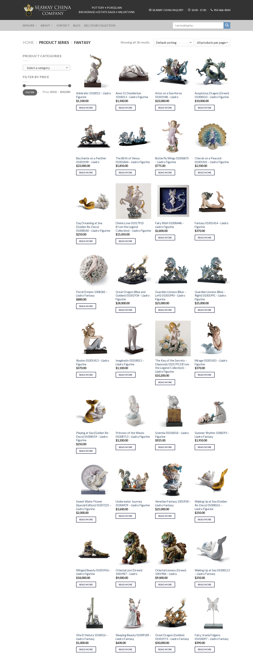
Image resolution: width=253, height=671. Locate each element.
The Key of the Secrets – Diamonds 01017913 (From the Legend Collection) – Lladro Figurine (172, 366)
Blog (76, 25)
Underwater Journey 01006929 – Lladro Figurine (133, 503)
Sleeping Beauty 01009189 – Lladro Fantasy (133, 637)
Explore (28, 25)
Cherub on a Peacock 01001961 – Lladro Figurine (212, 160)
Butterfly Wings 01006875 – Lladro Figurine (172, 160)
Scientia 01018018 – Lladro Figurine (172, 434)
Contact (63, 25)
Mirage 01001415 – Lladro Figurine (211, 362)
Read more (86, 107)
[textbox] (45, 68)
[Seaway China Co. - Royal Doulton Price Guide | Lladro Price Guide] (48, 10)
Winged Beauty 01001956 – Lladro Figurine (93, 572)
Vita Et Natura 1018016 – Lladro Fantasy (92, 637)
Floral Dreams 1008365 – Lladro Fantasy (92, 293)
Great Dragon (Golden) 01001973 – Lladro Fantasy (172, 637)
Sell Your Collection (99, 25)
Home (28, 42)
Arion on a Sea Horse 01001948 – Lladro (168, 95)
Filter (30, 92)
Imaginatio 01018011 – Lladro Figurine (130, 362)
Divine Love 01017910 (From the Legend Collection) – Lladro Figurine (133, 226)
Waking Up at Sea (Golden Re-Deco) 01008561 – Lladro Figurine (211, 505)
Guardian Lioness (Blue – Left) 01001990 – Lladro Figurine (170, 295)
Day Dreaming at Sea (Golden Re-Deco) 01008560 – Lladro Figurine (93, 226)
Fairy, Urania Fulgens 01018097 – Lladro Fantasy (211, 637)
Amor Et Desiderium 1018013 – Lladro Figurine (132, 95)
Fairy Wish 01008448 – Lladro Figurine (169, 225)
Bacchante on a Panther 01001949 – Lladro (91, 160)
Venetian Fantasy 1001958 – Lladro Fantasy (173, 503)
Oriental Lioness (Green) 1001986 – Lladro (170, 572)
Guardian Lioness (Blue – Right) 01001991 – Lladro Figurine (210, 295)
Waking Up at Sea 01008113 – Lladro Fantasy (212, 572)
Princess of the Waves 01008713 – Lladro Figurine (133, 434)
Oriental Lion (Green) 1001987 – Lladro (129, 572)
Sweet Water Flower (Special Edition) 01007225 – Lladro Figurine (93, 505)
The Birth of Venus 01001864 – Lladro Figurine (133, 160)
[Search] (227, 25)
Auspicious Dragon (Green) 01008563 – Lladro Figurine (212, 95)
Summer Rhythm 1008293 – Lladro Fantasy (212, 434)
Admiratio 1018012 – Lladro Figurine (93, 95)
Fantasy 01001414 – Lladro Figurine (211, 225)
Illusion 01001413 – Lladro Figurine (92, 362)
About (45, 25)
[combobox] (46, 67)
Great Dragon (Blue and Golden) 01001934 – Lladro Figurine (133, 295)
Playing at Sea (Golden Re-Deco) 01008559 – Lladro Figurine (92, 436)
